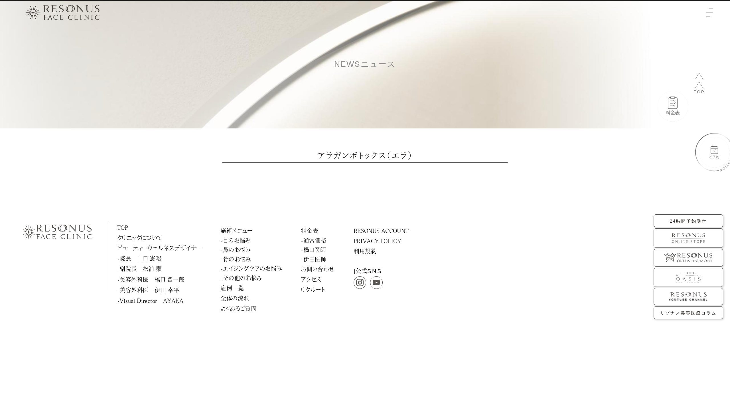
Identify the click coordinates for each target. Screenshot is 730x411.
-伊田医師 (314, 259)
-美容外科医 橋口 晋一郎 (150, 279)
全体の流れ (234, 298)
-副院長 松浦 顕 (139, 269)
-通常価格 (314, 240)
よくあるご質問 (238, 308)
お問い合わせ (317, 269)
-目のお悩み (236, 240)
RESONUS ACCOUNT (381, 230)
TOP (122, 227)
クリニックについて (140, 238)
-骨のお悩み (236, 259)
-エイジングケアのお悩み (251, 268)
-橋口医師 (313, 250)
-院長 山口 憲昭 (139, 258)
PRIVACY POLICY (378, 241)
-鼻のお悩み (236, 250)
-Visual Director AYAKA (150, 300)
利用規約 (365, 251)
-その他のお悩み (241, 278)
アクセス (311, 279)
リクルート (313, 290)
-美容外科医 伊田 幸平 (148, 290)
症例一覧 (232, 288)
